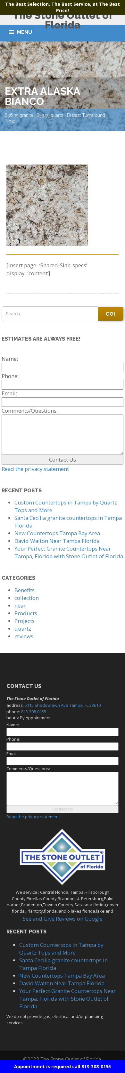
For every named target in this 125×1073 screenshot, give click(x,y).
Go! (110, 314)
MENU (24, 32)
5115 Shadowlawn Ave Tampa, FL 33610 (63, 705)
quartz (22, 628)
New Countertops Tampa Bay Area (57, 533)
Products (25, 613)
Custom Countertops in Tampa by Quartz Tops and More (61, 948)
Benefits (24, 590)
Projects (24, 621)
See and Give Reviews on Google (63, 918)
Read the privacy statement (35, 468)
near (20, 605)
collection (26, 597)
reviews (23, 636)
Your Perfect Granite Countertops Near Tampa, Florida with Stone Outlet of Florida (68, 552)
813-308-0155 (96, 1066)
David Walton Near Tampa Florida (57, 541)
